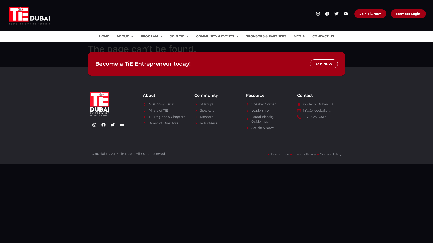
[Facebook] (327, 14)
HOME (104, 36)
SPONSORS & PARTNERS (266, 36)
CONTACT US (323, 36)
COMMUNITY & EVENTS (215, 36)
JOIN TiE (177, 36)
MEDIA (299, 36)
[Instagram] (318, 14)
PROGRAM (149, 36)
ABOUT (123, 36)
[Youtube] (346, 14)
